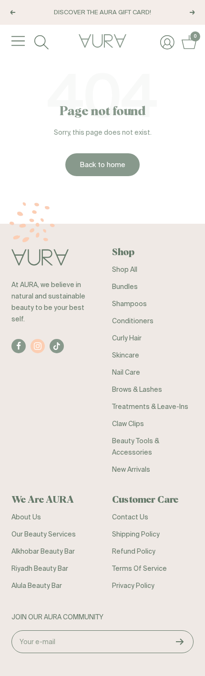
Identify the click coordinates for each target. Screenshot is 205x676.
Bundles (125, 286)
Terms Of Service (139, 568)
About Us (26, 517)
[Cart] (188, 41)
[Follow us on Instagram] (38, 346)
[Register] (180, 641)
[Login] (166, 41)
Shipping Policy (136, 534)
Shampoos (129, 304)
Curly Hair (127, 338)
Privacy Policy (133, 585)
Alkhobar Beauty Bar (43, 551)
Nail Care (126, 372)
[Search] (40, 41)
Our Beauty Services (43, 534)
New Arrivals (131, 469)
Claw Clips (128, 423)
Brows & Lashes (137, 389)
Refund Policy (133, 551)
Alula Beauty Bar (36, 585)
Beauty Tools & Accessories (135, 446)
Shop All (124, 269)
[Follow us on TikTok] (57, 346)
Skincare (125, 355)
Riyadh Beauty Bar (39, 568)
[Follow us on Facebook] (18, 346)
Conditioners (133, 321)
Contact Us (130, 517)
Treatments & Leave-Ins (150, 406)
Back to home (102, 164)
